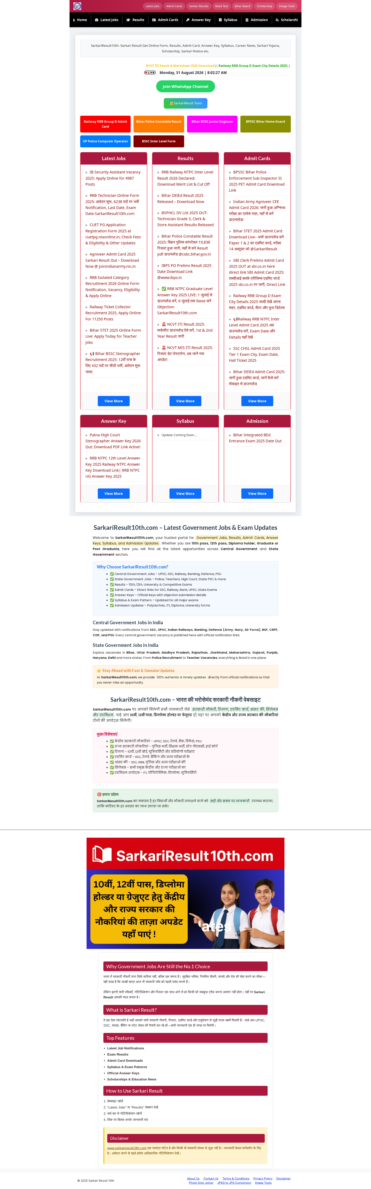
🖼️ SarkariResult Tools (185, 103)
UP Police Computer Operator (105, 141)
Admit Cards (174, 6)
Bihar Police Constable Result (158, 121)
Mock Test (221, 6)
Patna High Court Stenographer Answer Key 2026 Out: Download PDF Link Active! (113, 441)
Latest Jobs (153, 6)
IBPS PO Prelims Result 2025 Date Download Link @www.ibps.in (184, 271)
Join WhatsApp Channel (185, 86)
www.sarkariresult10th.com (126, 1148)
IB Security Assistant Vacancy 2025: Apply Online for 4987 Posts (112, 178)
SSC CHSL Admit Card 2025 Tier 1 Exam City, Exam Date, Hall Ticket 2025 (254, 354)
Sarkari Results (198, 6)
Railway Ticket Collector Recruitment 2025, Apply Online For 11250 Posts (113, 313)
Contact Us (211, 1178)
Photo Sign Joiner (201, 1183)
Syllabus (230, 20)
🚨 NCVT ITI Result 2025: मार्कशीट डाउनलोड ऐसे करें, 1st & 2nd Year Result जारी (185, 330)
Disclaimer (283, 1178)
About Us (193, 1178)
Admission (259, 20)
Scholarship (264, 6)
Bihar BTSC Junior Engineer (212, 121)
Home (81, 20)
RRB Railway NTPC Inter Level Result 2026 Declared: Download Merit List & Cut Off (185, 178)
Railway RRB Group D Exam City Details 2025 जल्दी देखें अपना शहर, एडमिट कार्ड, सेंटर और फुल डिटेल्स (257, 301)
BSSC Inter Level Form (159, 141)
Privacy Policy (262, 1178)
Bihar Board (242, 6)
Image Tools (287, 6)
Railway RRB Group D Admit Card (105, 124)
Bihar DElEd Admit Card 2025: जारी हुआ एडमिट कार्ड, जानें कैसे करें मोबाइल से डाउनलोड (257, 377)
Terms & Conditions (235, 1178)
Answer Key (201, 20)
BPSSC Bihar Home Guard (265, 121)
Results (138, 20)
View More (114, 401)
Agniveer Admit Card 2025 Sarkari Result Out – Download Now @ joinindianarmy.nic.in (112, 260)
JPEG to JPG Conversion (234, 1183)
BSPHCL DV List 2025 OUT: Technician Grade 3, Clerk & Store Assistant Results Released (185, 219)
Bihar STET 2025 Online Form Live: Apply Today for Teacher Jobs (113, 336)
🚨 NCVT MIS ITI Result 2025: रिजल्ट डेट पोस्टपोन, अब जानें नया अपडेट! (185, 353)
